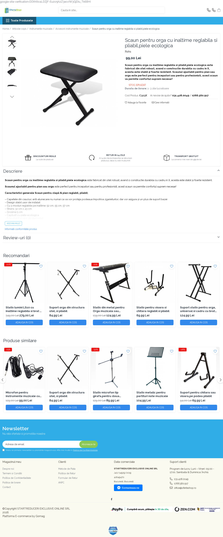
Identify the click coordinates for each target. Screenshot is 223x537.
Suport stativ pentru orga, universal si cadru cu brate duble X (198, 309)
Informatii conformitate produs (21, 229)
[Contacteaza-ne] (208, 10)
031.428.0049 (180, 479)
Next (12, 96)
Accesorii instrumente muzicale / (73, 28)
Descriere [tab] (12, 171)
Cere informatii (161, 102)
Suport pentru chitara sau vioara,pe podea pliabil (198, 394)
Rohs (128, 51)
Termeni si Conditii (12, 473)
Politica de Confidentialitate (85, 450)
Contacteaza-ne (130, 487)
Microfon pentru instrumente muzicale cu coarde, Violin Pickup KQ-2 (24, 394)
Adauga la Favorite (136, 102)
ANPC (61, 482)
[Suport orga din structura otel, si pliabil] (68, 283)
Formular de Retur (68, 478)
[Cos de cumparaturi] (219, 10)
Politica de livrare (11, 482)
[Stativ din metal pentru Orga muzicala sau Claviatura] (111, 283)
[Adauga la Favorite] (41, 266)
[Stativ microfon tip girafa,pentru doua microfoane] (111, 368)
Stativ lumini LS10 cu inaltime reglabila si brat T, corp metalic (24, 309)
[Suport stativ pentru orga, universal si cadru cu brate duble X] (198, 283)
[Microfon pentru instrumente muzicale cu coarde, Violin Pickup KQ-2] (24, 368)
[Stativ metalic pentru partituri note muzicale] (155, 368)
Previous (12, 37)
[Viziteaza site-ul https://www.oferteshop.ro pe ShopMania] (113, 530)
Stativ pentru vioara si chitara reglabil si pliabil (152, 309)
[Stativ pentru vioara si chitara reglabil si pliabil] (155, 283)
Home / (7, 28)
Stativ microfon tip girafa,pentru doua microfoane (106, 394)
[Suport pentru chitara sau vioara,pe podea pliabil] (198, 368)
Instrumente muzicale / (42, 28)
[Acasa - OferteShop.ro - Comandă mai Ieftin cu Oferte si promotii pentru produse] (18, 10)
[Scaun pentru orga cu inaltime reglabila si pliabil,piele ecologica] (69, 93)
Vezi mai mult (13, 223)
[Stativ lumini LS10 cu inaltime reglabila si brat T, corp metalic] (24, 283)
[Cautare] (161, 10)
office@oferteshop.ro (184, 488)
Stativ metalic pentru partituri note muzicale (152, 394)
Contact (6, 487)
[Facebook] (111, 499)
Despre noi (8, 469)
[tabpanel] (69, 93)
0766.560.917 (180, 483)
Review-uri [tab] (17, 237)
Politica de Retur (66, 473)
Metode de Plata (66, 469)
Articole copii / (20, 28)
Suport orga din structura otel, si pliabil (67, 309)
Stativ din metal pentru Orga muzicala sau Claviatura (109, 309)
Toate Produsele (22, 20)
